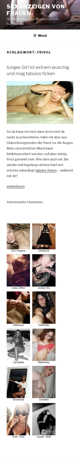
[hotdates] (32, 436)
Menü (42, 35)
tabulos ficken (46, 170)
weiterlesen (16, 186)
